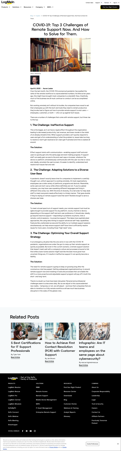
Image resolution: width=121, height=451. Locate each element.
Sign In (115, 2)
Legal (94, 400)
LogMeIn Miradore (14, 404)
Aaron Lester (48, 88)
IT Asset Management (44, 408)
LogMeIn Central (14, 400)
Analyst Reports (70, 412)
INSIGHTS (38, 73)
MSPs (49, 7)
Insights (37, 16)
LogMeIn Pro (12, 395)
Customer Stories (70, 404)
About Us (95, 387)
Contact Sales (89, 2)
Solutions (15, 7)
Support (97, 2)
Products (5, 7)
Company (39, 7)
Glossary (67, 416)
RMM (38, 387)
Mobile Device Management (46, 400)
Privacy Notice (54, 447)
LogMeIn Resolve (14, 387)
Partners (106, 2)
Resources (27, 7)
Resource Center (70, 391)
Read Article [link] (15, 357)
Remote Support (42, 395)
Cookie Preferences (92, 444)
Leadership (96, 395)
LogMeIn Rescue (14, 391)
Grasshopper (13, 424)
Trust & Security (97, 404)
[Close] (118, 444)
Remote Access (41, 391)
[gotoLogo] (8, 2)
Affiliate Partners (98, 416)
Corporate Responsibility (101, 391)
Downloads (68, 395)
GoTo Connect (13, 412)
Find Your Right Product (72, 387)
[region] (60, 444)
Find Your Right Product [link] (110, 7)
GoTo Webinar (13, 416)
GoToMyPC (12, 408)
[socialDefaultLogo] (22, 431)
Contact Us (96, 412)
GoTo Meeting (13, 420)
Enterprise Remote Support (46, 412)
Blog (31, 16)
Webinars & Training (71, 408)
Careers (94, 408)
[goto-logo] (60, 378)
